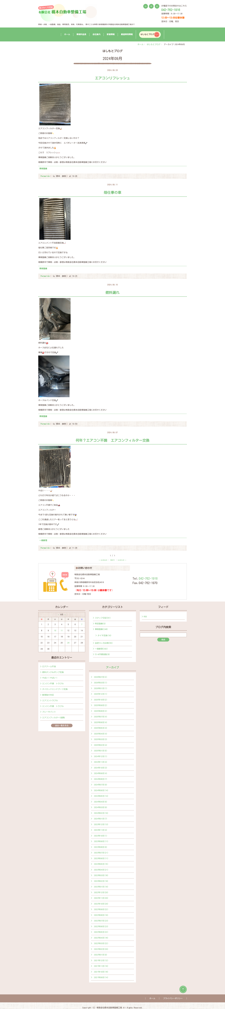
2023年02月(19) (101, 881)
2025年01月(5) (100, 751)
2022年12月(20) (101, 892)
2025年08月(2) (100, 711)
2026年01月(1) (100, 688)
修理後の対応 (48, 695)
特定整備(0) (100, 624)
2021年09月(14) (101, 977)
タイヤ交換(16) (104, 635)
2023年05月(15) (101, 864)
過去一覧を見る (62, 725)
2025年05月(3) (100, 728)
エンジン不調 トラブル (53, 684)
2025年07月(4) (100, 717)
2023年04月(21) (101, 870)
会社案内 (96, 34)
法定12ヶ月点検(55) (104, 643)
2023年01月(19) (101, 887)
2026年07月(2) (100, 677)
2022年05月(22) (101, 932)
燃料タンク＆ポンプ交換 (53, 672)
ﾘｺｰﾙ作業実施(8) (102, 654)
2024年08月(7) (100, 779)
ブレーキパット (49, 712)
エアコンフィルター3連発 (53, 718)
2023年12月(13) (101, 824)
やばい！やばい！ (50, 678)
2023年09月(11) (101, 841)
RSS (145, 617)
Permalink (45, 176)
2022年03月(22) (101, 943)
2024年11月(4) (100, 762)
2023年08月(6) (100, 847)
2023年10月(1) (100, 836)
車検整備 (43, 169)
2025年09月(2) (100, 705)
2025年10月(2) (100, 700)
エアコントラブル (50, 700)
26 (68, 643)
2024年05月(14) (101, 796)
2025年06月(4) (100, 722)
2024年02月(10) (101, 813)
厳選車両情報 (127, 34)
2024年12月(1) (100, 756)
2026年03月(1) (100, 683)
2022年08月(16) (101, 915)
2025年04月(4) (100, 734)
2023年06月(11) (101, 858)
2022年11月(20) (101, 898)
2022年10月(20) (101, 904)
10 (55, 630)
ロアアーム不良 (49, 666)
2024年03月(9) (100, 807)
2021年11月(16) (101, 966)
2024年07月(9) (100, 785)
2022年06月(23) (101, 926)
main (112, 560)
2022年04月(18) (101, 938)
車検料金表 (81, 34)
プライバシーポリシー (173, 998)
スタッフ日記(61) (103, 618)
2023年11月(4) (100, 830)
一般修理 (43, 540)
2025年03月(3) (100, 739)
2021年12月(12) (101, 960)
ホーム (67, 34)
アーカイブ (112, 667)
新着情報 (111, 34)
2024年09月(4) (100, 773)
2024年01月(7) (100, 819)
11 (62, 630)
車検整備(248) (101, 629)
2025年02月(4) (100, 745)
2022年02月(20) (101, 949)
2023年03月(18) (101, 875)
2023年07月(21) (101, 853)
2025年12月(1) (100, 694)
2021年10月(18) (101, 972)
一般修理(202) (101, 649)
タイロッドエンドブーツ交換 (55, 689)
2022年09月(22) (101, 909)
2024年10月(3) (100, 768)
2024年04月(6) (100, 802)
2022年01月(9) (100, 955)
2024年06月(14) (101, 790)
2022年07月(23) (101, 921)
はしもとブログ (147, 34)
